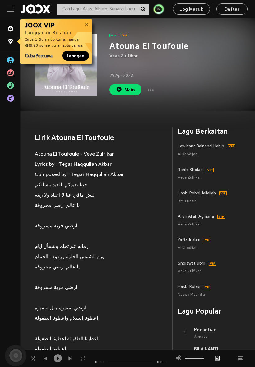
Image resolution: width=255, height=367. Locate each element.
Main (129, 90)
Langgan (75, 55)
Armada (201, 337)
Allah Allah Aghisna (196, 217)
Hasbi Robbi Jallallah (197, 193)
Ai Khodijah (187, 154)
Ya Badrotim (189, 240)
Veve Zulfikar (123, 56)
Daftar (232, 9)
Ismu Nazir (187, 201)
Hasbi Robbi (189, 287)
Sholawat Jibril (191, 264)
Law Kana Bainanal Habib (201, 146)
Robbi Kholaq (190, 170)
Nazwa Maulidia (191, 295)
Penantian (205, 329)
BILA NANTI (206, 348)
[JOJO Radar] (158, 9)
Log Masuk (191, 9)
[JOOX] (35, 9)
